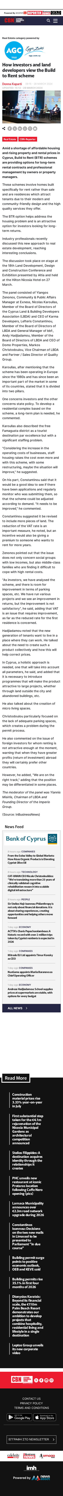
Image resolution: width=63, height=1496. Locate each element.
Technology (29, 872)
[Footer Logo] (22, 1380)
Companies (28, 851)
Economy (25, 927)
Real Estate (10, 139)
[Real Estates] (24, 51)
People (25, 899)
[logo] (14, 20)
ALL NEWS (15, 1008)
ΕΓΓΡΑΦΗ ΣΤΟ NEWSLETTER (29, 1439)
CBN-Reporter (28, 139)
